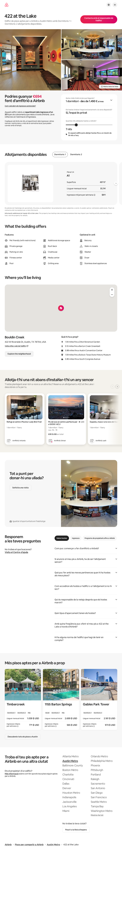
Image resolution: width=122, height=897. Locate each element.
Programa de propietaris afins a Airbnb (100, 538)
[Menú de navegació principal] (114, 4)
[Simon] (50, 441)
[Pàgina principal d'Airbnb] (6, 5)
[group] (89, 117)
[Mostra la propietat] (23, 699)
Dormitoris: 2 (76, 154)
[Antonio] (9, 441)
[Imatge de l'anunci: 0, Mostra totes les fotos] (30, 59)
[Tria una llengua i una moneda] (108, 4)
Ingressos (76, 538)
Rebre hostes (62, 538)
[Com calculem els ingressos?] (94, 195)
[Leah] (92, 441)
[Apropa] (112, 289)
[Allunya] (112, 294)
